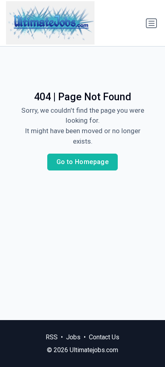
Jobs (73, 337)
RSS (52, 337)
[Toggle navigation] (151, 23)
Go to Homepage (82, 162)
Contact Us (104, 337)
